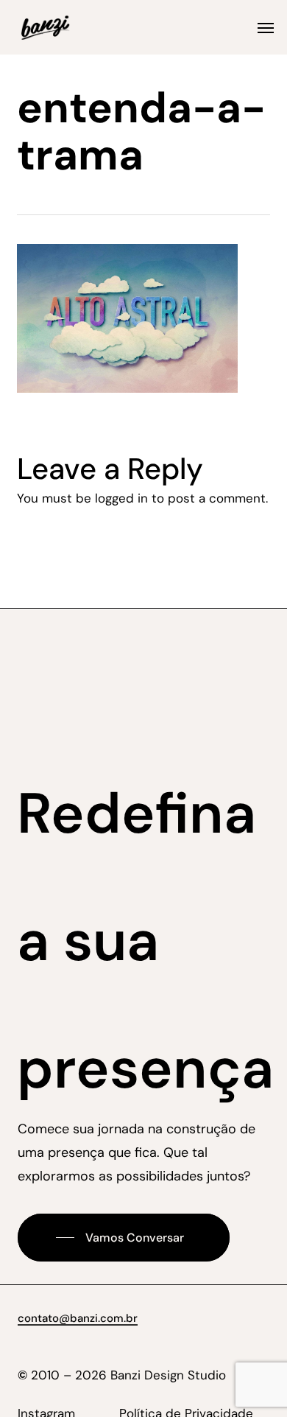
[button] (266, 27)
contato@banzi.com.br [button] (78, 1318)
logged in (121, 498)
